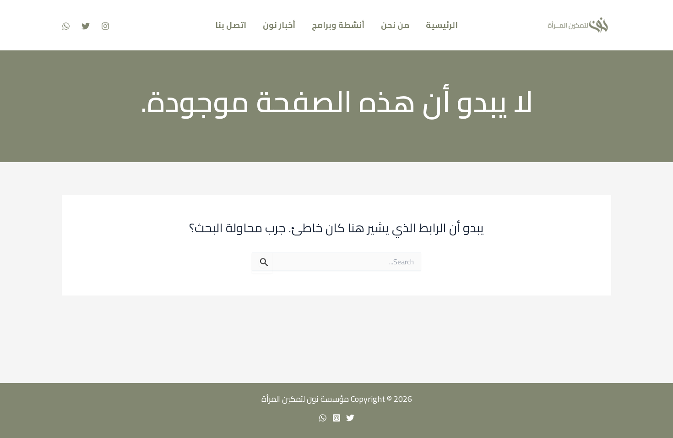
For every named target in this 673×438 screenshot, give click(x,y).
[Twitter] (85, 26)
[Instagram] (105, 26)
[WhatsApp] (66, 26)
